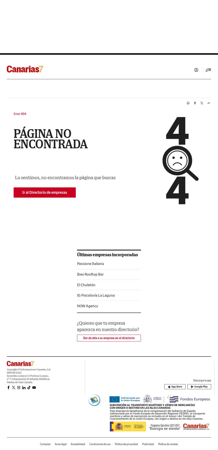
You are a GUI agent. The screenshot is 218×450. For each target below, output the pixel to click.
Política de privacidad (126, 444)
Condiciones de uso (100, 444)
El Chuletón (86, 284)
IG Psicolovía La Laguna (96, 295)
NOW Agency (87, 305)
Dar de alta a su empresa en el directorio (109, 338)
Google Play (201, 386)
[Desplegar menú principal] (208, 69)
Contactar (45, 444)
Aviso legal (61, 444)
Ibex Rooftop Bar (90, 274)
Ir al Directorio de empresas (44, 192)
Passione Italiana (90, 263)
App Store (176, 386)
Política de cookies (168, 444)
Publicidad (148, 444)
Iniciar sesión (196, 69)
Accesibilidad (78, 444)
